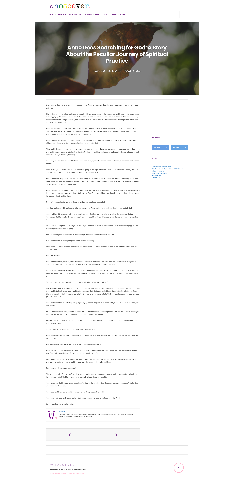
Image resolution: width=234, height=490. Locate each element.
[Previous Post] (69, 435)
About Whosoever (158, 171)
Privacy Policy (156, 175)
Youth (122, 14)
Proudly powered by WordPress (58, 473)
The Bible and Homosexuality (161, 166)
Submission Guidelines (159, 173)
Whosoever (62, 465)
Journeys (88, 14)
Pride (97, 14)
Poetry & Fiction (133, 71)
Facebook (157, 147)
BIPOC (51, 14)
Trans (114, 14)
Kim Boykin (116, 71)
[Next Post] (116, 435)
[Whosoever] (69, 6)
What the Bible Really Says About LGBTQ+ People (168, 169)
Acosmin (82, 473)
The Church (61, 14)
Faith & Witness (75, 14)
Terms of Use (156, 177)
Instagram (175, 147)
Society (105, 14)
